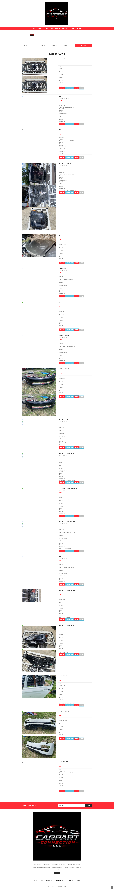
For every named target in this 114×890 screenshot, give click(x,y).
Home (35, 880)
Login (78, 880)
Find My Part (83, 45)
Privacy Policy (70, 880)
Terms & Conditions (59, 880)
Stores (41, 880)
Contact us (49, 880)
